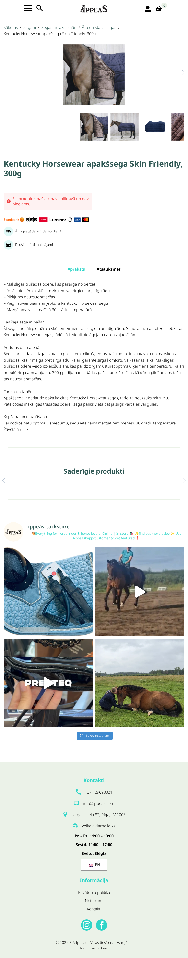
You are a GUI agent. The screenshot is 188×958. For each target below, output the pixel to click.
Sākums (11, 27)
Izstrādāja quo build (94, 948)
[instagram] (86, 925)
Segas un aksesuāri (59, 27)
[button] (178, 73)
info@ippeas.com (98, 803)
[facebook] (101, 925)
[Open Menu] (28, 8)
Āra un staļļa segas (99, 27)
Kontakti (94, 909)
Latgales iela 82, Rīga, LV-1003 (98, 814)
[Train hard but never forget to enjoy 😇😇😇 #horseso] (139, 591)
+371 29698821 (98, 792)
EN (97, 864)
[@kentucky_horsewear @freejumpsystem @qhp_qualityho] (48, 591)
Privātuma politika (94, 892)
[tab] (76, 269)
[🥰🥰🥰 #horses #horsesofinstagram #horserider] (139, 683)
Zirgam (29, 27)
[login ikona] (148, 9)
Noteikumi (94, 900)
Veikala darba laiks (98, 825)
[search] (39, 8)
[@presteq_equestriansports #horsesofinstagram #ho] (48, 683)
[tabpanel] (94, 357)
